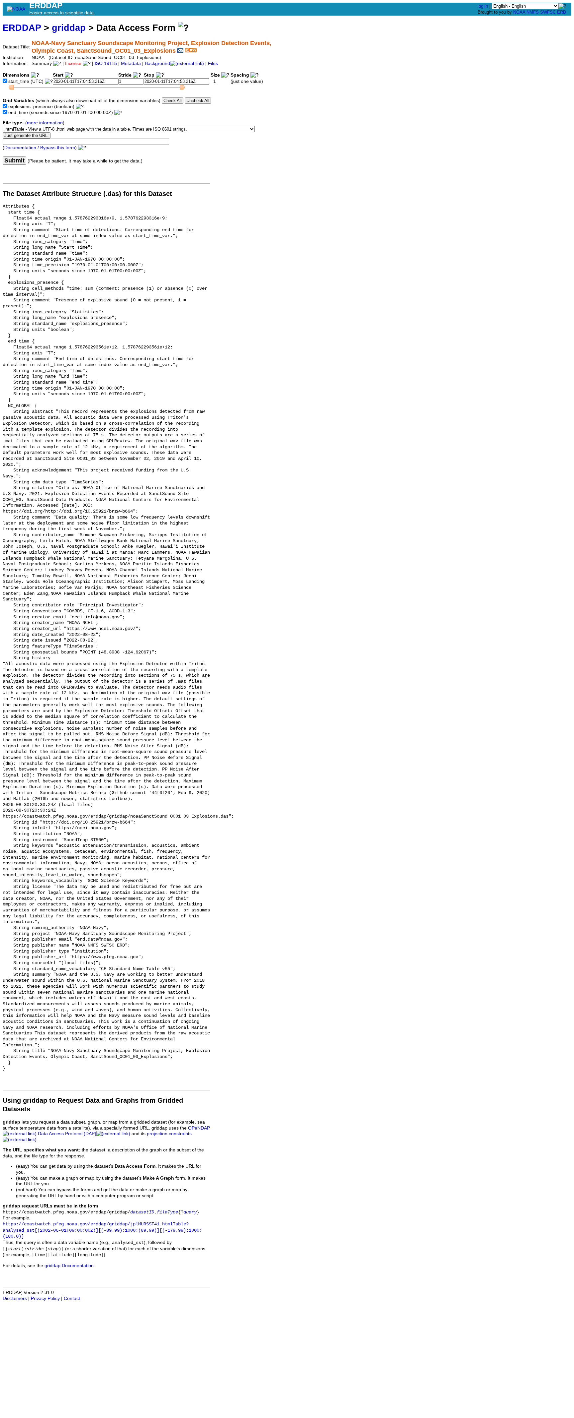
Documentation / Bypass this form (39, 147)
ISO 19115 (106, 63)
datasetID (142, 1212)
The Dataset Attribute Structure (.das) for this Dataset (87, 193)
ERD (561, 12)
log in (483, 6)
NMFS (532, 12)
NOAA (519, 12)
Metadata (131, 63)
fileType (167, 1212)
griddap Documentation (69, 1265)
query (190, 1212)
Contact (72, 1298)
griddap (69, 28)
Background (157, 63)
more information (45, 122)
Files (213, 63)
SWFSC (548, 12)
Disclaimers (15, 1298)
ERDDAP (22, 28)
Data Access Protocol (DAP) (67, 1133)
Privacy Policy (45, 1298)
